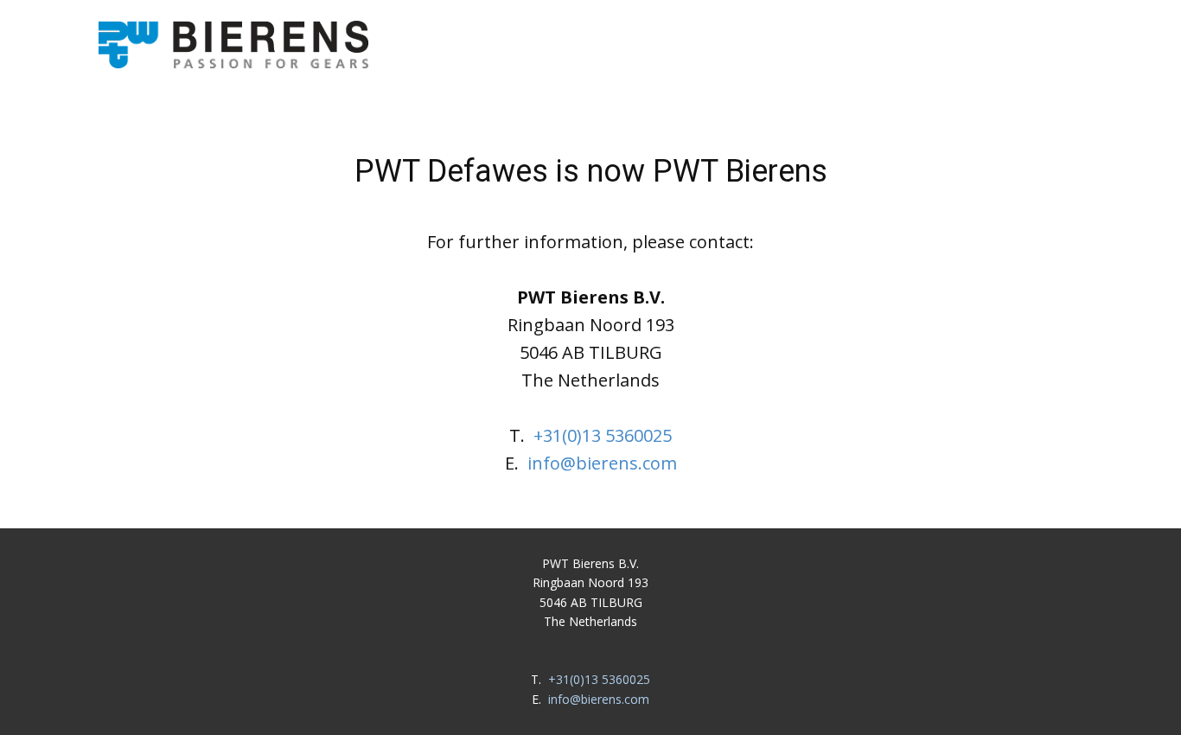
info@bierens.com (602, 463)
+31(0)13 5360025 (602, 435)
